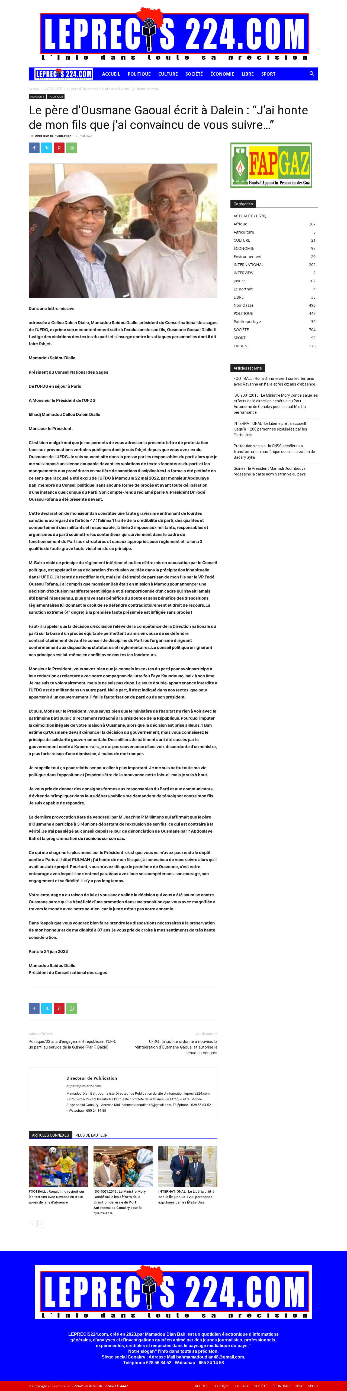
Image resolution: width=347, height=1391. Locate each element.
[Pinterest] (59, 148)
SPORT (268, 74)
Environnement (248, 256)
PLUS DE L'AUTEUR (92, 1135)
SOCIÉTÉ (194, 74)
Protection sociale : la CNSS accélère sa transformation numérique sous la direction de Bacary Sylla (274, 452)
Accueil (34, 88)
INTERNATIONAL (249, 264)
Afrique (240, 224)
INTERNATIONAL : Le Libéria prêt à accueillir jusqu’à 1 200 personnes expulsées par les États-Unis (186, 1196)
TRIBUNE (242, 345)
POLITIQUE (139, 74)
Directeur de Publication (53, 136)
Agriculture (244, 232)
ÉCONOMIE (222, 74)
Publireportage (247, 321)
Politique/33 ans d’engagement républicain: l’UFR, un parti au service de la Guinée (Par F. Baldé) (72, 1044)
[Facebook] (34, 148)
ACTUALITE (53, 88)
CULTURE (168, 74)
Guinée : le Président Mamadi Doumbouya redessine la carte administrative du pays (270, 471)
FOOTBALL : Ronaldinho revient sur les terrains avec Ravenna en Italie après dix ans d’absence (56, 1196)
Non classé (243, 305)
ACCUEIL (111, 74)
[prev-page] (32, 1224)
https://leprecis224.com (83, 1086)
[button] (311, 74)
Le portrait (243, 289)
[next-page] (40, 1224)
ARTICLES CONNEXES (50, 1135)
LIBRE (248, 74)
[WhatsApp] (71, 148)
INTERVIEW (243, 272)
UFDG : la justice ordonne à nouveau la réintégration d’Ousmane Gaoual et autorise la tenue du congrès (176, 1047)
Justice (240, 280)
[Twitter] (46, 148)
